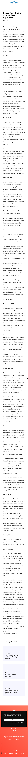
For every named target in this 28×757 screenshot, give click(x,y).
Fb (1, 745)
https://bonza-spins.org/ (9, 70)
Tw (1, 743)
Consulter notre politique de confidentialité (13, 723)
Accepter (14, 719)
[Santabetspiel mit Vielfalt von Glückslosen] (20, 702)
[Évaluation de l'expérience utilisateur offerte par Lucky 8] (7, 702)
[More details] (26, 378)
